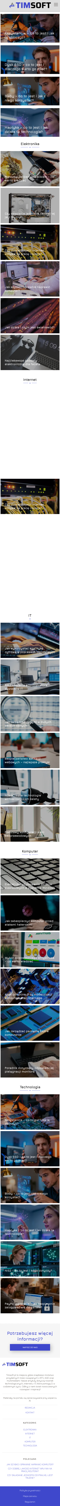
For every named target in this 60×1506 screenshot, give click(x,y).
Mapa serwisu (30, 1496)
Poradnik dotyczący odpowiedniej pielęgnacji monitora (29, 1069)
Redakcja (30, 1407)
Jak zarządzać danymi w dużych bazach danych (28, 723)
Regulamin (30, 1501)
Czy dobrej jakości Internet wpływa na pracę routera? (24, 252)
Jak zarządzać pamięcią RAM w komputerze (27, 1033)
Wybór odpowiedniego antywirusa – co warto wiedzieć (29, 959)
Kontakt (30, 1412)
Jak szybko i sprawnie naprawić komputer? (27, 288)
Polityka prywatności (30, 1490)
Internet (30, 380)
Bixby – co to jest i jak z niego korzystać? (25, 98)
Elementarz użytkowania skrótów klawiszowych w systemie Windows (30, 886)
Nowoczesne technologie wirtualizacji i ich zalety (23, 797)
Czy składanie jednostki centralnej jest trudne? (30, 215)
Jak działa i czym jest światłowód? (29, 327)
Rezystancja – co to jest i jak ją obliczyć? (29, 35)
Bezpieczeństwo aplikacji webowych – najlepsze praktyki (27, 760)
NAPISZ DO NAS (30, 1347)
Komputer (30, 851)
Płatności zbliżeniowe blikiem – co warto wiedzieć (29, 178)
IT (30, 615)
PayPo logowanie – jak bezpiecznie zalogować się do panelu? (30, 1305)
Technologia (30, 1087)
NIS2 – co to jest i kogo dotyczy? (28, 1270)
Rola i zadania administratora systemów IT (26, 687)
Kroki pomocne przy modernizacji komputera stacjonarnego (28, 996)
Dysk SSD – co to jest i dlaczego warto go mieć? (26, 67)
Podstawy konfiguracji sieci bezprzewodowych (24, 834)
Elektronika (30, 144)
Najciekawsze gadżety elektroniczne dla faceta (22, 362)
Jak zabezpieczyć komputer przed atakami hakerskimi (29, 922)
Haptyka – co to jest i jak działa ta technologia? (26, 129)
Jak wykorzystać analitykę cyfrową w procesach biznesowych (30, 650)
